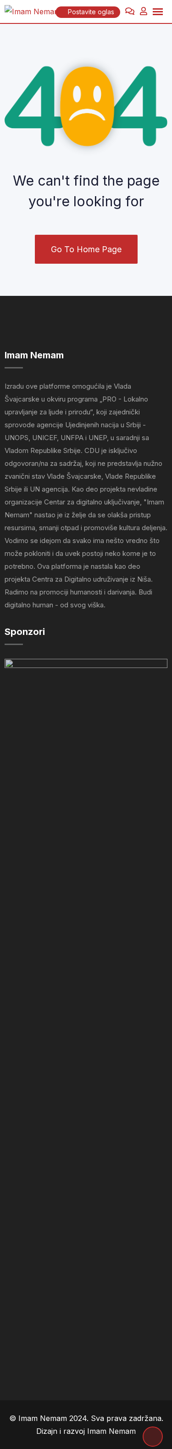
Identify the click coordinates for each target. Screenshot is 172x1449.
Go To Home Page (86, 249)
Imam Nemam (111, 1431)
